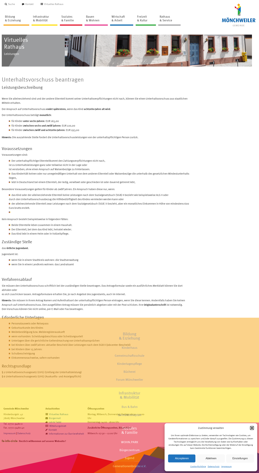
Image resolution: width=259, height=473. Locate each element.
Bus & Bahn (130, 407)
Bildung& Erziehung (129, 336)
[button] (252, 428)
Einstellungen (240, 458)
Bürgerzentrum (129, 450)
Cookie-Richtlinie (198, 466)
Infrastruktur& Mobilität (129, 395)
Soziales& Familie (129, 430)
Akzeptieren (182, 458)
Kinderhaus (129, 348)
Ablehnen (211, 458)
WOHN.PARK (129, 442)
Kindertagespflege (129, 364)
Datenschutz (214, 466)
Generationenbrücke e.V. (129, 466)
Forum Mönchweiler (129, 380)
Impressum (226, 466)
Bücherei (129, 372)
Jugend (129, 458)
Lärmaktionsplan (129, 415)
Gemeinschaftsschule (129, 356)
